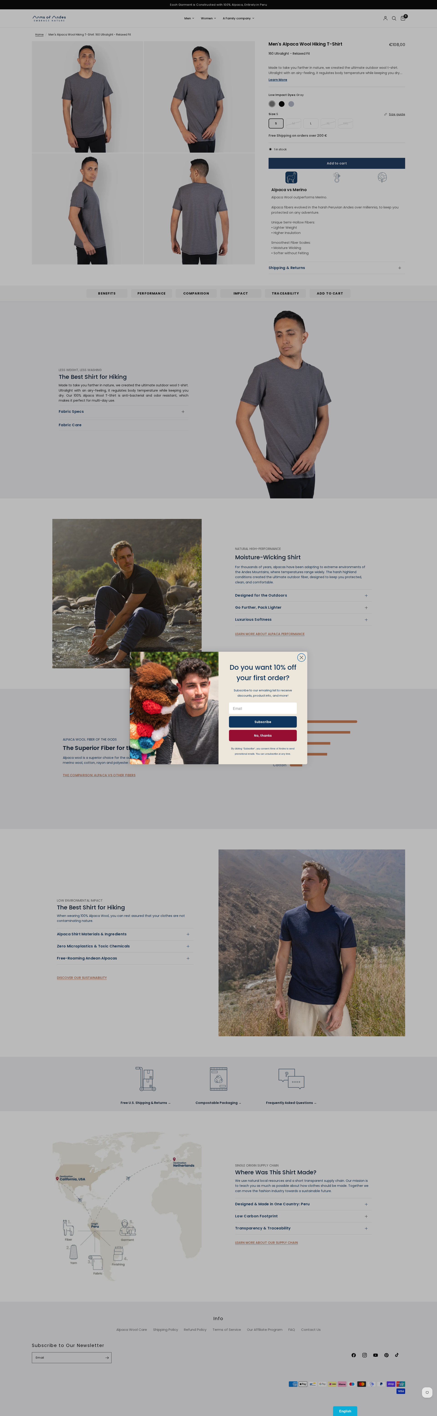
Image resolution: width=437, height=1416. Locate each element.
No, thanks (263, 735)
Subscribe (262, 722)
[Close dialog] (301, 658)
